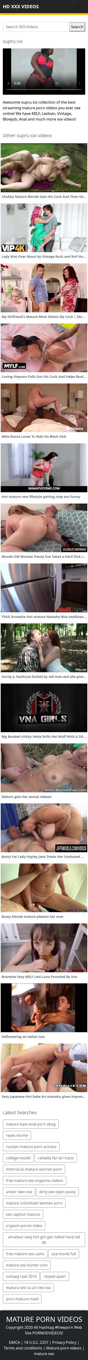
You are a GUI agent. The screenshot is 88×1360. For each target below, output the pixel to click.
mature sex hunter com (27, 1265)
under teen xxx (19, 1191)
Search (77, 26)
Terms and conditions (23, 1348)
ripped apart (55, 1276)
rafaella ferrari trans (56, 1158)
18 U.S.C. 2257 (36, 1342)
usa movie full (63, 1253)
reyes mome (17, 1135)
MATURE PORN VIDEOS (44, 1319)
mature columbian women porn (34, 1203)
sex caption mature (23, 1214)
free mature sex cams (25, 1253)
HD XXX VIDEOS (21, 6)
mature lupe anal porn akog (31, 1124)
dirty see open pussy (57, 1191)
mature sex (44, 1353)
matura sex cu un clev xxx (28, 1287)
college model (18, 1158)
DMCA (14, 1342)
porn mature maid (22, 1298)
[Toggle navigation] (78, 6)
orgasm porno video (24, 1225)
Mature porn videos (63, 1348)
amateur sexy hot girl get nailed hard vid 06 (44, 1239)
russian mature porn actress (31, 1146)
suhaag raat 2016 (21, 1276)
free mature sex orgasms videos (34, 1180)
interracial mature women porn (34, 1169)
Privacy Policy (64, 1342)
